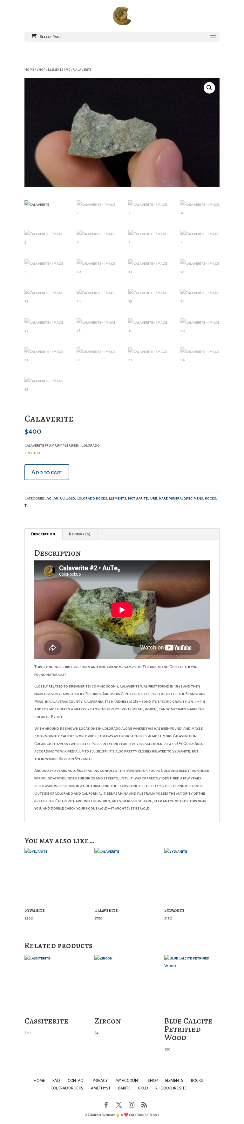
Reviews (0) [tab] (80, 534)
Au (55, 498)
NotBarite (138, 498)
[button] (209, 88)
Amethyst (101, 1088)
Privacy (100, 1080)
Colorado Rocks (92, 498)
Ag (68, 70)
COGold (67, 498)
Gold (143, 1088)
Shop (41, 70)
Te (26, 506)
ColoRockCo (139, 1115)
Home (29, 70)
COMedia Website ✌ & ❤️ (108, 1115)
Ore (153, 498)
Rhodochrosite (170, 1088)
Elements (55, 70)
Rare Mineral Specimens (181, 498)
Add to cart (46, 472)
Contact (76, 1080)
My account (127, 1080)
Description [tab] (43, 534)
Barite (124, 1088)
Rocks (210, 498)
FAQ (56, 1080)
